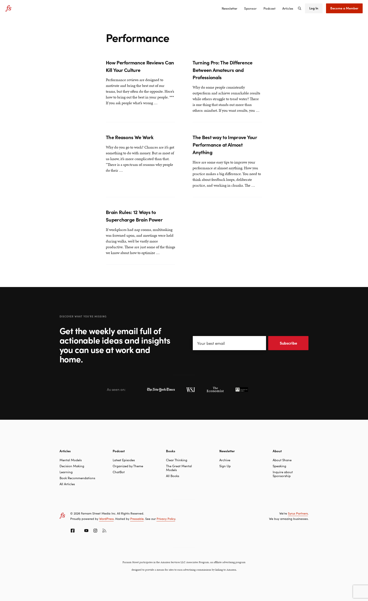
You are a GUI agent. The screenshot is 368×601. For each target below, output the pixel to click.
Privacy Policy (166, 518)
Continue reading (120, 111)
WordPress (106, 518)
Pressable (137, 518)
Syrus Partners (298, 513)
